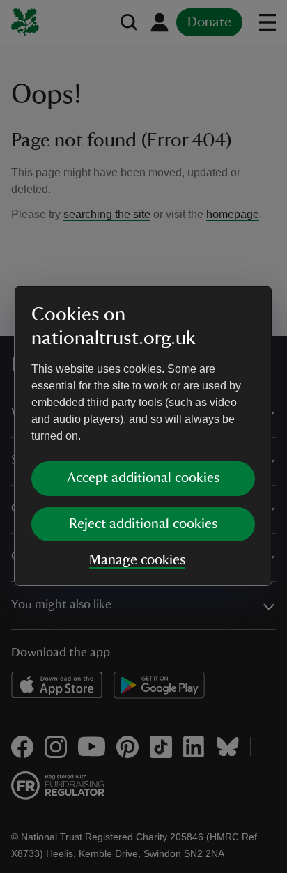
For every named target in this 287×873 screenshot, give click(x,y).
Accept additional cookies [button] (143, 478)
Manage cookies (137, 560)
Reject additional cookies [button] (143, 524)
